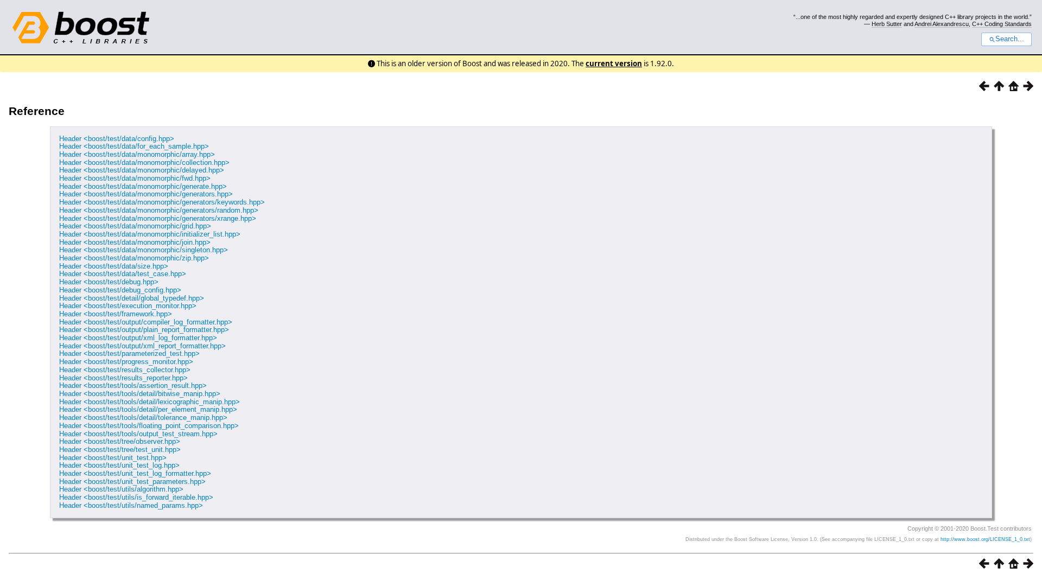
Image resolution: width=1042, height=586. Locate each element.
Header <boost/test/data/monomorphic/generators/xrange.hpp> (157, 218)
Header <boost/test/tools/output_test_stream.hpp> (138, 434)
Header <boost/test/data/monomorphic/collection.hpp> (144, 162)
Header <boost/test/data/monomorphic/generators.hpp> (146, 194)
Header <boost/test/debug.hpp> (108, 282)
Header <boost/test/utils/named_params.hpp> (131, 505)
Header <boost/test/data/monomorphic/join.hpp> (135, 242)
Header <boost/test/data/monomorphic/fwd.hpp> (135, 178)
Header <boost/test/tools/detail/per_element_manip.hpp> (148, 409)
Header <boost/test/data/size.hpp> (113, 266)
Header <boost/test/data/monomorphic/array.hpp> (137, 154)
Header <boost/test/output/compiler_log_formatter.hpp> (145, 322)
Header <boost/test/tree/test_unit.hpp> (120, 449)
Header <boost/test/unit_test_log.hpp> (119, 465)
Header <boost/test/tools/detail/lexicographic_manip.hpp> (149, 402)
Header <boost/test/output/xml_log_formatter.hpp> (138, 338)
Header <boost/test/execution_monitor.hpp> (127, 306)
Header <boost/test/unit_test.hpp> (113, 458)
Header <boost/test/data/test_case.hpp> (122, 274)
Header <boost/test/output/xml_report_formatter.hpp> (142, 346)
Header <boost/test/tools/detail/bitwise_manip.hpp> (139, 394)
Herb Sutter (887, 24)
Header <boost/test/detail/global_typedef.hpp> (131, 298)
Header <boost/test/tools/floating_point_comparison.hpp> (149, 426)
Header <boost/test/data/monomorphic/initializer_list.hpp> (149, 234)
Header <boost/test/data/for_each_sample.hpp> (134, 146)
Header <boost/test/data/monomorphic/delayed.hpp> (141, 170)
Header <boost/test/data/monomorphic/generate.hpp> (143, 186)
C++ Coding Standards (1002, 24)
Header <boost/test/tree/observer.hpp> (119, 441)
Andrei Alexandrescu (941, 24)
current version (614, 63)
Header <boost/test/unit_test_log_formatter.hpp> (135, 473)
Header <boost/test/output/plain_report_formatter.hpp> (144, 330)
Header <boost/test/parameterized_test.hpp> (129, 353)
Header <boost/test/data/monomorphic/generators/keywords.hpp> (162, 202)
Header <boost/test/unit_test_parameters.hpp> (132, 481)
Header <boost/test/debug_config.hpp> (120, 290)
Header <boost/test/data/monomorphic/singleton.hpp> (143, 250)
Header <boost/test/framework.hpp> (115, 314)
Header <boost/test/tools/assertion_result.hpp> (133, 385)
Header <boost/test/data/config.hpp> (116, 139)
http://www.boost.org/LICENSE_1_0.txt (985, 539)
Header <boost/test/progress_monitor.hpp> (126, 362)
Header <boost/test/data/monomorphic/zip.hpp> (134, 258)
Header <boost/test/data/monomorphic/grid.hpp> (135, 226)
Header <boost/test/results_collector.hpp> (124, 370)
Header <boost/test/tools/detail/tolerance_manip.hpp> (143, 417)
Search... (1009, 39)
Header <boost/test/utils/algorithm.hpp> (121, 489)
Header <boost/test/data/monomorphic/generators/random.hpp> (158, 210)
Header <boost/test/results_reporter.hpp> (123, 378)
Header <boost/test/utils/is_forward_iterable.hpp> (136, 497)
